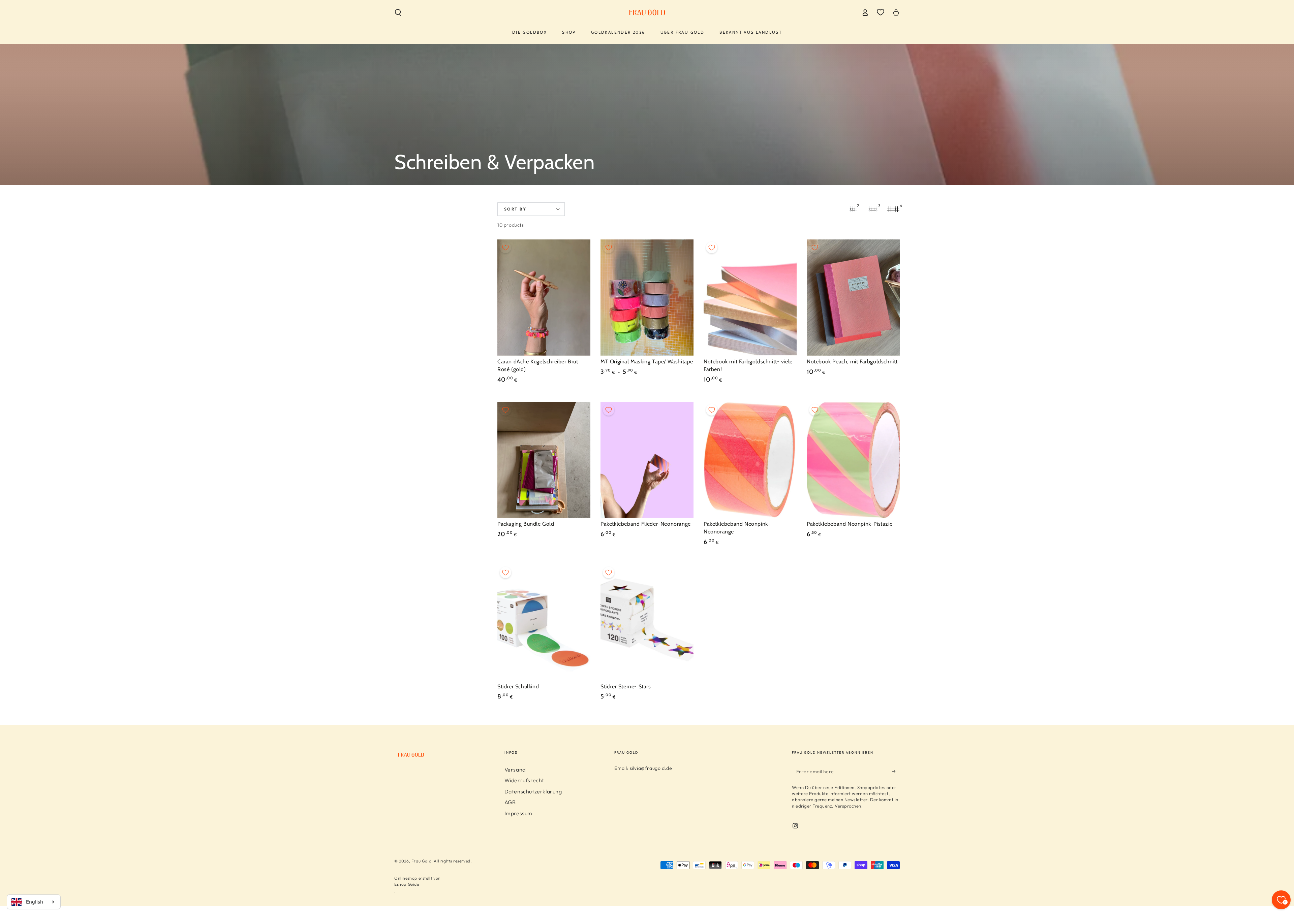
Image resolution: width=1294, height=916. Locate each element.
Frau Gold (421, 860)
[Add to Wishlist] (505, 247)
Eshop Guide (406, 884)
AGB (510, 802)
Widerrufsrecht (524, 780)
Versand (515, 769)
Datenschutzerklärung (533, 791)
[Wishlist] (880, 12)
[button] (398, 12)
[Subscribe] (896, 771)
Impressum (518, 813)
